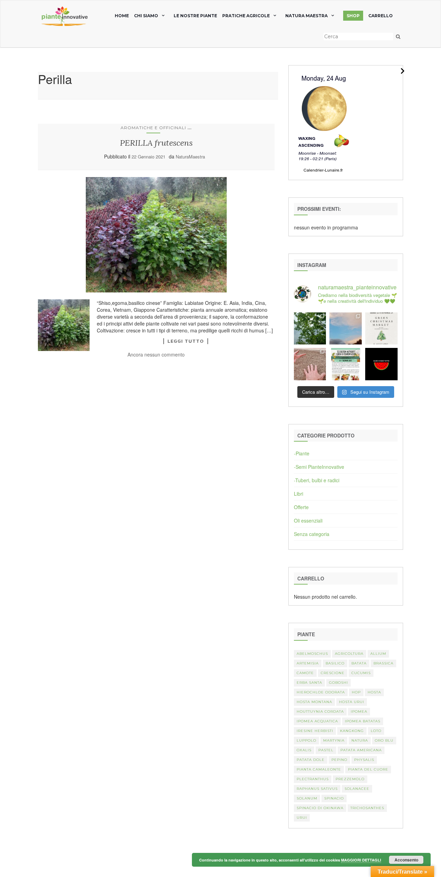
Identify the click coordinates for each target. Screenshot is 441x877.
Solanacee (357, 788)
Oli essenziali (308, 520)
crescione (333, 673)
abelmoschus (312, 653)
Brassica (383, 663)
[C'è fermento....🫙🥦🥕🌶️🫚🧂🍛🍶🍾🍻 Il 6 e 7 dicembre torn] (345, 364)
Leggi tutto (185, 341)
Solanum (307, 798)
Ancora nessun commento (156, 354)
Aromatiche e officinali (153, 127)
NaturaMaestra (190, 156)
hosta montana (314, 702)
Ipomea (359, 711)
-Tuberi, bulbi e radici (316, 480)
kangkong (352, 731)
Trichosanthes (367, 808)
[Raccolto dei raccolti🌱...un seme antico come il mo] (310, 364)
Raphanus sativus (317, 788)
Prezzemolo (350, 779)
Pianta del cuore (368, 769)
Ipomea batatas (362, 721)
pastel (326, 750)
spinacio (334, 798)
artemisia (308, 663)
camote (305, 673)
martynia (334, 740)
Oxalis (304, 750)
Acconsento (406, 860)
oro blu (384, 740)
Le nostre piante (195, 15)
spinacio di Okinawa (320, 808)
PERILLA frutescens (156, 142)
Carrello (380, 15)
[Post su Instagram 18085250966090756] (381, 328)
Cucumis (361, 673)
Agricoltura (349, 653)
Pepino (339, 759)
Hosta (374, 692)
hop (356, 692)
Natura (359, 740)
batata (359, 663)
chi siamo (146, 15)
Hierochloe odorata (321, 692)
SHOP (353, 15)
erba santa (309, 682)
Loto (376, 731)
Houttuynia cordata (320, 711)
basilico (335, 663)
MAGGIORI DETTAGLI (361, 860)
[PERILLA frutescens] (156, 234)
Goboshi (338, 682)
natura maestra (306, 15)
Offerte (301, 507)
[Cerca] (398, 36)
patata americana (361, 750)
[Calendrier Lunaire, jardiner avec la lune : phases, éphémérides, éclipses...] (323, 121)
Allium (378, 653)
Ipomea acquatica (317, 721)
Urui (302, 817)
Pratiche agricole (246, 15)
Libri (298, 493)
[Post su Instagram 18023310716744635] (381, 364)
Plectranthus (313, 779)
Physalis (364, 759)
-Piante (301, 453)
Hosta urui (351, 702)
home (122, 15)
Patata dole (311, 759)
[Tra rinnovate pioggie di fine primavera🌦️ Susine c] (310, 328)
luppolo (306, 740)
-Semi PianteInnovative (319, 466)
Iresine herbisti (315, 731)
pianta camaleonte (319, 769)
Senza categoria (311, 533)
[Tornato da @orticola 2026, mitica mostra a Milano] (345, 328)
